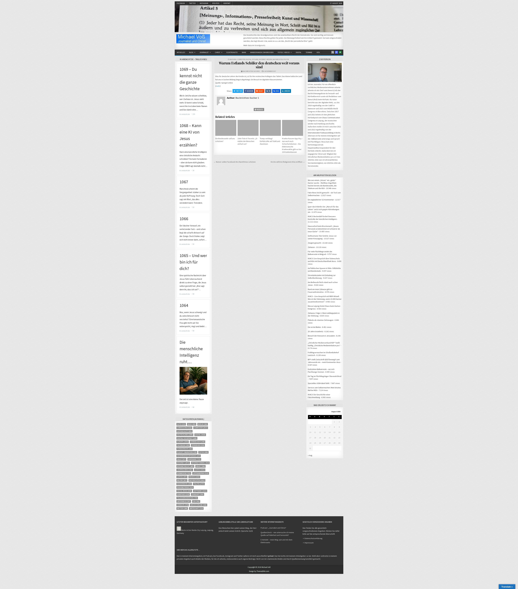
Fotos (203, 452)
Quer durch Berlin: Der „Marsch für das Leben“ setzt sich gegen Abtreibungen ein (323, 209)
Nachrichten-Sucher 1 (251, 71)
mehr (218, 86)
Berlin (202, 424)
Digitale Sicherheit (187, 438)
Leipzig (182, 477)
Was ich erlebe (198, 505)
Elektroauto (232, 52)
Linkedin (287, 91)
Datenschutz (184, 431)
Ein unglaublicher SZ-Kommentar (321, 199)
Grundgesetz (260, 45)
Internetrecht (185, 466)
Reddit (260, 91)
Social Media (184, 491)
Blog (191, 52)
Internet (262, 59)
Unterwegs (183, 501)
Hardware (194, 459)
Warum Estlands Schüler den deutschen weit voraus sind (259, 65)
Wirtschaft (196, 508)
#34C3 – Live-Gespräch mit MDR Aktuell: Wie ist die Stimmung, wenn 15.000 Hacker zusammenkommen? (325, 299)
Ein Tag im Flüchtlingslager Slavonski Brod (324, 376)
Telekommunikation (187, 498)
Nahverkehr (184, 484)
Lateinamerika (200, 473)
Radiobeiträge (185, 487)
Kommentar (183, 473)
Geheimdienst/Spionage (188, 456)
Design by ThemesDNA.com (259, 571)
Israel (200, 466)
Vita (318, 52)
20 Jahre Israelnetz (315, 331)
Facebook (181, 3)
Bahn (244, 52)
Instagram (204, 3)
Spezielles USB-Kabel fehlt (318, 383)
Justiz (200, 470)
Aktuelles (181, 52)
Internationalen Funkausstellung (320, 132)
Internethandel (200, 463)
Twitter (192, 3)
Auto (181, 424)
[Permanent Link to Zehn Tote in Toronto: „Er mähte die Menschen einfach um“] (248, 128)
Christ (217, 52)
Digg (277, 91)
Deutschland (185, 435)
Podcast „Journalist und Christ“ (273, 528)
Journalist (204, 52)
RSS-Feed (215, 3)
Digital (298, 52)
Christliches (184, 428)
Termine (309, 52)
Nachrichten (278, 59)
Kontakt (227, 3)
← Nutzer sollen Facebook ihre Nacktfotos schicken (235, 162)
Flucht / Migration (187, 452)
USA (196, 501)
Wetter (182, 508)
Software (200, 491)
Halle (181, 459)
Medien (269, 59)
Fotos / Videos (284, 52)
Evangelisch (197, 442)
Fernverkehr (184, 449)
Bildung (233, 59)
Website (259, 109)
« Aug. (310, 455)
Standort (197, 494)
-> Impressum (308, 542)
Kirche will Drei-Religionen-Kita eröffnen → (288, 162)
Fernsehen (198, 445)
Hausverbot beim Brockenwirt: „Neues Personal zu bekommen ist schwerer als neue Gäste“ (324, 229)
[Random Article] (336, 52)
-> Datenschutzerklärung (312, 538)
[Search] (332, 52)
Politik (286, 59)
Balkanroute (316, 139)
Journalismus (184, 470)
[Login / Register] (340, 52)
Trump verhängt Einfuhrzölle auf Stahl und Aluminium (270, 141)
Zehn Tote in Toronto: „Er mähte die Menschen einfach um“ (247, 141)
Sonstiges (183, 494)
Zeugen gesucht (314, 243)
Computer (241, 59)
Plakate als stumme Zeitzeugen (320, 320)
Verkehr (182, 505)
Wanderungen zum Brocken (261, 52)
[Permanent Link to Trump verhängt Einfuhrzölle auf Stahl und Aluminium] (270, 128)
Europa (182, 442)
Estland (255, 59)
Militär (182, 480)
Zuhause (311, 247)
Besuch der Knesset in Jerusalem (321, 336)
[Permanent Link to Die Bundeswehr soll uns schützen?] (225, 128)
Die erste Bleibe (314, 327)
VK (269, 91)
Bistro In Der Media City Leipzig (193, 530)
